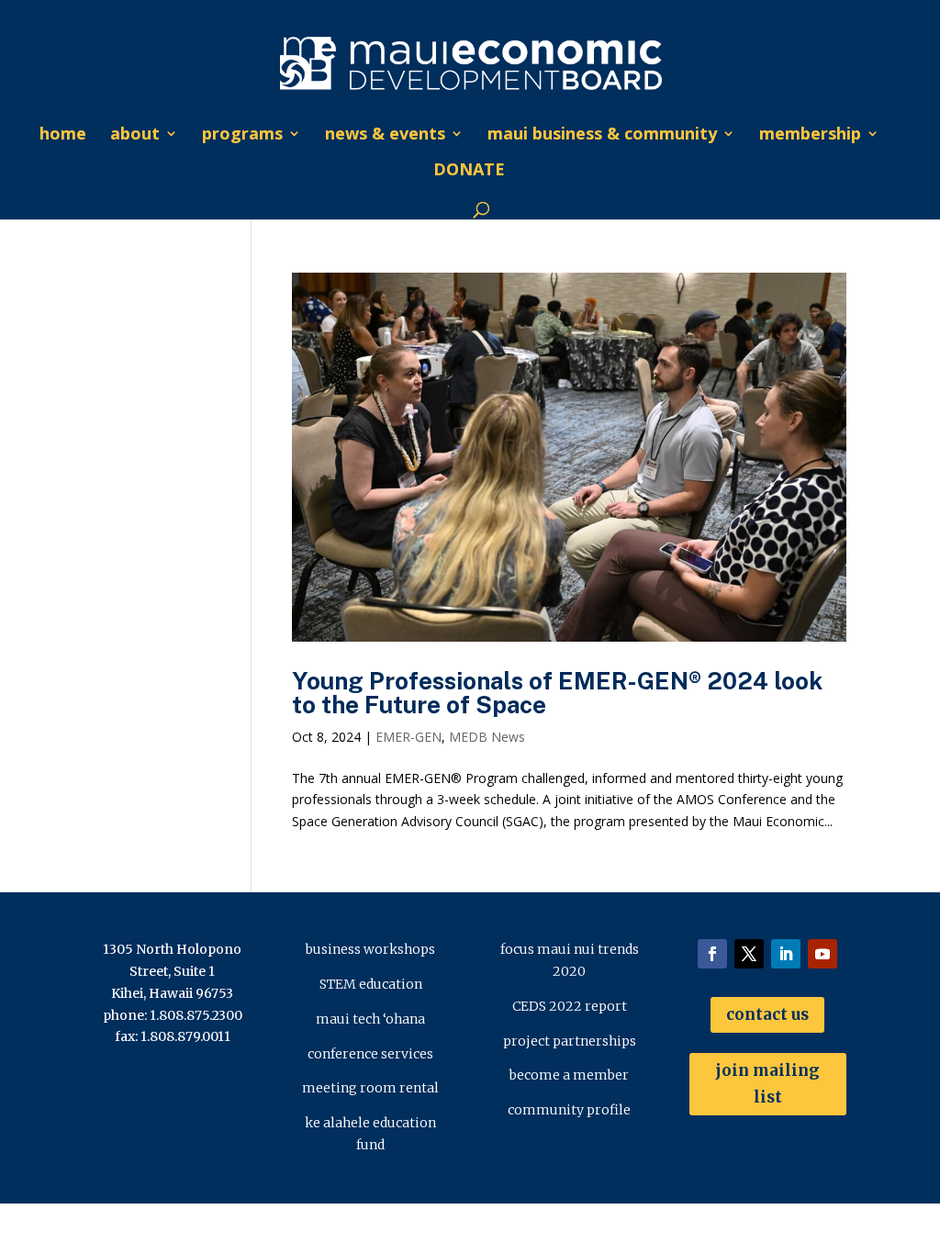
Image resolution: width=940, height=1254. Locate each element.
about (135, 135)
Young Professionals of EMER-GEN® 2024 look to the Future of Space (557, 692)
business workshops (370, 949)
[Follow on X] (749, 953)
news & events (385, 135)
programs (242, 135)
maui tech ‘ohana (370, 1019)
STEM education (370, 984)
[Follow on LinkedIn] (785, 953)
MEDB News (487, 736)
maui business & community (602, 135)
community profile (569, 1110)
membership (810, 135)
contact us (767, 1014)
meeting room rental (370, 1088)
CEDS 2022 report (569, 1006)
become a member (569, 1075)
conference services (370, 1054)
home (62, 135)
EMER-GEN (408, 736)
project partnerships (569, 1041)
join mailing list (767, 1083)
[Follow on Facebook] (712, 953)
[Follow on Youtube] (822, 953)
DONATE (469, 171)
